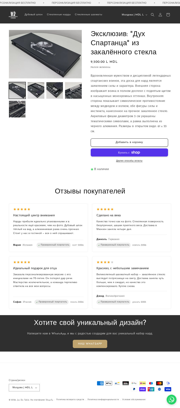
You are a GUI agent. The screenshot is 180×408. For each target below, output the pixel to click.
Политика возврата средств (70, 400)
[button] (152, 15)
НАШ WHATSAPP (90, 344)
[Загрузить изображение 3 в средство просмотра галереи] (54, 90)
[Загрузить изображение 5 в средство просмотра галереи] (17, 109)
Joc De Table (23, 400)
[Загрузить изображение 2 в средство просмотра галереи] (35, 90)
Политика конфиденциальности (103, 400)
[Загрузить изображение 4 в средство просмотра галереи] (73, 90)
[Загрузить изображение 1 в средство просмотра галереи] (17, 90)
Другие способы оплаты (129, 161)
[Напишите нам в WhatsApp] (171, 399)
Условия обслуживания (133, 400)
